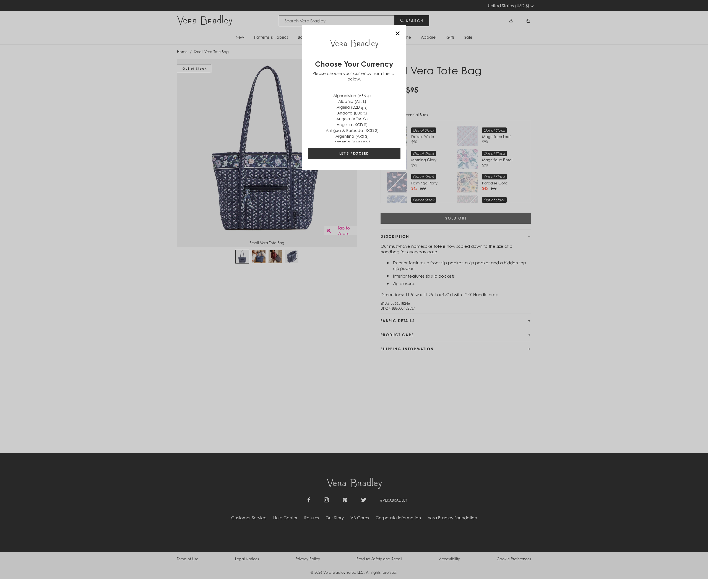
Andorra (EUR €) (352, 113)
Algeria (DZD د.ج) (352, 107)
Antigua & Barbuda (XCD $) (352, 130)
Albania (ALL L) (352, 101)
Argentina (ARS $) (352, 136)
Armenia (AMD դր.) (352, 142)
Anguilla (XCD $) (352, 124)
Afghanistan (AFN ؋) (352, 95)
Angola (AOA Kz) (352, 118)
